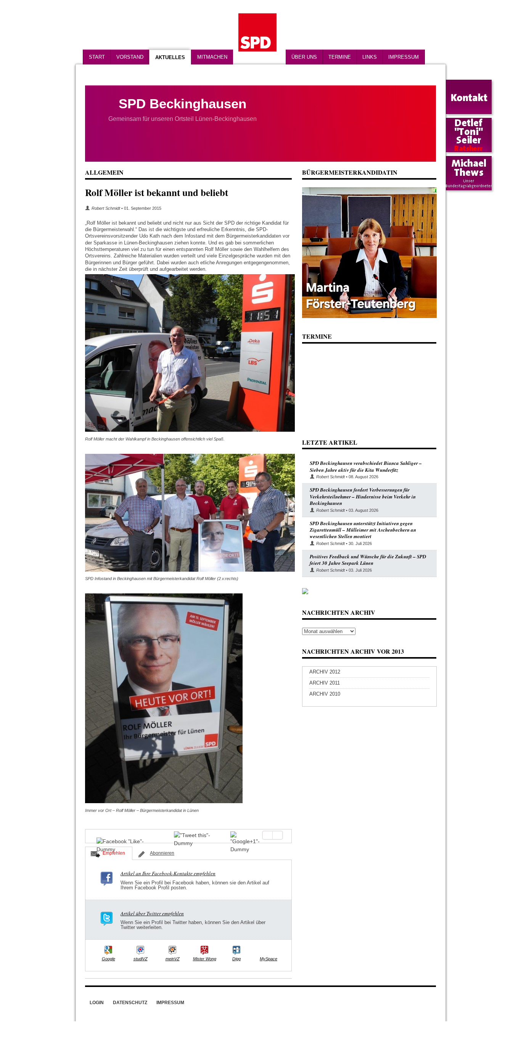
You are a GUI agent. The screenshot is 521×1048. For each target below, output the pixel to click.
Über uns (304, 57)
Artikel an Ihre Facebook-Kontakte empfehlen (168, 873)
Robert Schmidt (106, 208)
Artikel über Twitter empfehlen (152, 913)
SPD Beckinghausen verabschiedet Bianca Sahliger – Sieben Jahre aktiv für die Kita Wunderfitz (366, 466)
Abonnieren (162, 853)
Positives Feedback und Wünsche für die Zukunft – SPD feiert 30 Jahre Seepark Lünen (368, 559)
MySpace (268, 958)
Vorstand (129, 57)
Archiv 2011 (324, 683)
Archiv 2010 (324, 694)
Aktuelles (170, 57)
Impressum (403, 57)
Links (369, 57)
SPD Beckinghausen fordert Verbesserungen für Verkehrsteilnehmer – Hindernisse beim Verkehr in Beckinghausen (363, 496)
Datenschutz (130, 1002)
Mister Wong (204, 958)
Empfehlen (114, 853)
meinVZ (173, 958)
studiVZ (140, 958)
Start (97, 57)
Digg (236, 958)
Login (97, 1002)
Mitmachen (212, 57)
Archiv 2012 (324, 672)
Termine (339, 57)
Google (108, 958)
